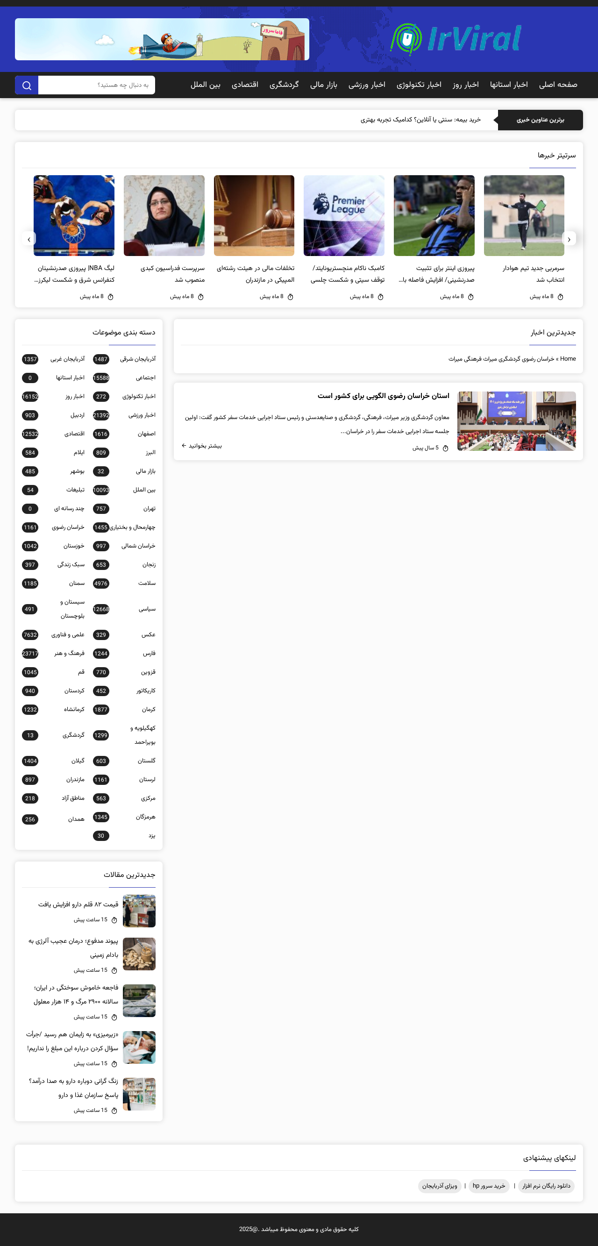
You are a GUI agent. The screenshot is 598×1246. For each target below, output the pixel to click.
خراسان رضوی (54, 527)
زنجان (126, 565)
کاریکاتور (126, 691)
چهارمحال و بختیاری (125, 527)
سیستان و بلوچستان (55, 609)
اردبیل (55, 415)
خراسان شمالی (126, 546)
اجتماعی (124, 378)
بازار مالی (323, 85)
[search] (26, 85)
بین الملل (206, 85)
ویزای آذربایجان (439, 1186)
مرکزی (126, 798)
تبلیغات (56, 490)
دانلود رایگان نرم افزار (546, 1186)
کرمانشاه (54, 709)
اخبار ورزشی (367, 85)
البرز (126, 452)
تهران (126, 508)
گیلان (54, 761)
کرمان (125, 709)
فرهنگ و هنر (53, 653)
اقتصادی (245, 85)
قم (54, 672)
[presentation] (569, 238)
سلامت (125, 583)
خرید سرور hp (489, 1186)
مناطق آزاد (55, 798)
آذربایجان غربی (54, 359)
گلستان (126, 761)
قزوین (126, 672)
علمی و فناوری (54, 635)
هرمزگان (125, 817)
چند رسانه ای (56, 508)
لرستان (125, 779)
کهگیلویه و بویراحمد (125, 735)
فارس (125, 653)
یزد (127, 835)
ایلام (55, 452)
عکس (126, 635)
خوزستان (54, 546)
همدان (55, 819)
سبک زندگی (55, 565)
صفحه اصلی (558, 85)
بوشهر (55, 471)
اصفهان (125, 434)
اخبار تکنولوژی (419, 85)
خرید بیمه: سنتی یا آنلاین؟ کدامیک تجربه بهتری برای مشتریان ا (401, 120)
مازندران (55, 779)
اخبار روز (466, 85)
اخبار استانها (509, 85)
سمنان (54, 583)
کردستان (55, 691)
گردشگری (284, 85)
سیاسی (124, 609)
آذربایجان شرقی (125, 359)
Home (568, 359)
